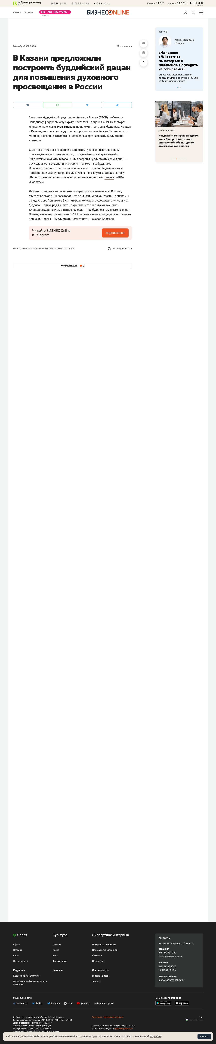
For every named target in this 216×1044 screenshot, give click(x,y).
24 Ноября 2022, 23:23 (24, 46)
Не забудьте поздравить (104, 950)
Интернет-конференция (104, 944)
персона (163, 31)
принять (204, 1036)
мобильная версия (103, 1003)
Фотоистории (60, 961)
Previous (159, 87)
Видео (56, 950)
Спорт (21, 935)
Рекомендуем (168, 130)
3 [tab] (180, 87)
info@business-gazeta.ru (171, 956)
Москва (172, 3)
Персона (17, 950)
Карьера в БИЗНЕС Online (26, 976)
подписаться (115, 232)
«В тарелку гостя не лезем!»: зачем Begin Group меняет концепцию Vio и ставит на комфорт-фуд (180, 141)
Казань (151, 3)
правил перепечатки (123, 1029)
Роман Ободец (183, 40)
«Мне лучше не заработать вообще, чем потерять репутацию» (179, 58)
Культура (60, 935)
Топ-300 (96, 981)
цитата (109, 177)
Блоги (16, 955)
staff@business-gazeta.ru (171, 980)
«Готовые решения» (185, 43)
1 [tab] (177, 87)
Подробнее (155, 1036)
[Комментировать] (144, 44)
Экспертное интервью (110, 935)
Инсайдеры (98, 961)
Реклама (58, 970)
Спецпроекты (100, 970)
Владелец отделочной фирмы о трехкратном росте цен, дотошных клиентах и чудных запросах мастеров (180, 73)
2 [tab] (178, 87)
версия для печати (122, 248)
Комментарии (72, 265)
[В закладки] (144, 53)
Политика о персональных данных (107, 1017)
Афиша (16, 944)
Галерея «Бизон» (101, 976)
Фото (55, 955)
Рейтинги (97, 955)
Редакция (19, 970)
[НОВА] (55, 13)
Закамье (28, 12)
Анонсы (57, 944)
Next (199, 87)
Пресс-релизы (20, 961)
